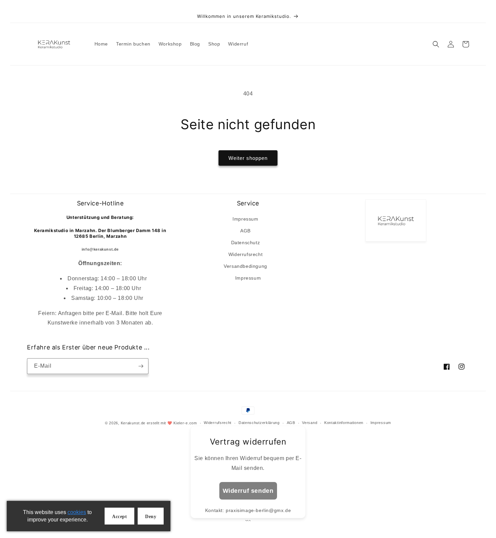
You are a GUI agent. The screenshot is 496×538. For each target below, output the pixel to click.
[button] (436, 44)
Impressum (245, 219)
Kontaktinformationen (343, 423)
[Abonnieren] (140, 366)
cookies (76, 512)
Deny (150, 516)
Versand (309, 423)
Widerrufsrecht (245, 254)
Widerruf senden (248, 490)
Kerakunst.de (133, 423)
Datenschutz (245, 242)
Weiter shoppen (248, 158)
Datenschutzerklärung (259, 423)
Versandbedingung (245, 266)
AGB (245, 230)
